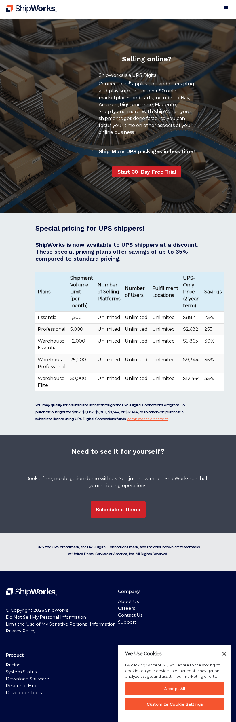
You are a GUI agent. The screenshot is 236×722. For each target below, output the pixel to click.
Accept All (174, 688)
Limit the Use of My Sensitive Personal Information (61, 624)
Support (127, 622)
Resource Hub (22, 685)
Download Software (27, 678)
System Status (21, 671)
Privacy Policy (20, 631)
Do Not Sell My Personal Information (46, 617)
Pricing (13, 665)
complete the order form (147, 419)
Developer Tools (24, 692)
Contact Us (130, 615)
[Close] (224, 653)
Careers (126, 608)
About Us (128, 601)
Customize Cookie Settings (175, 704)
